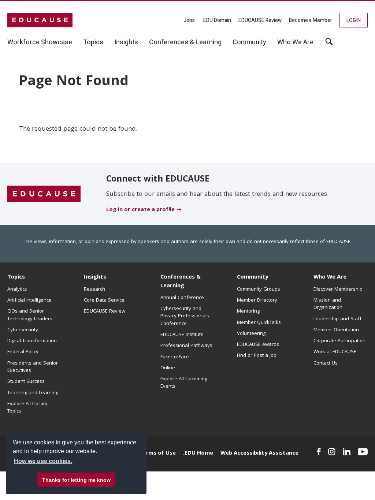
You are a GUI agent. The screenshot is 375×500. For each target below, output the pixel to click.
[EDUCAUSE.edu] (40, 20)
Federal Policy (22, 352)
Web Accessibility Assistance (259, 453)
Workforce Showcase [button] (39, 42)
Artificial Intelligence (29, 300)
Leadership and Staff (337, 319)
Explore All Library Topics (27, 407)
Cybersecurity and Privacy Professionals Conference (184, 316)
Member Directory (257, 300)
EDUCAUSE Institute (182, 335)
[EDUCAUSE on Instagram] (331, 452)
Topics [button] (93, 42)
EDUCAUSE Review (260, 20)
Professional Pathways (186, 346)
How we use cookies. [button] (43, 461)
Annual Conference (182, 298)
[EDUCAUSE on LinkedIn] (346, 452)
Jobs (189, 20)
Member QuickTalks (259, 323)
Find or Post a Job (256, 356)
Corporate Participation (339, 341)
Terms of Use (157, 453)
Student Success (26, 382)
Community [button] (249, 42)
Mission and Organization (327, 304)
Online (167, 368)
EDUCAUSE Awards (258, 345)
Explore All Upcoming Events (183, 383)
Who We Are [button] (295, 42)
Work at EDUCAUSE (334, 352)
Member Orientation (336, 330)
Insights (95, 277)
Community (252, 277)
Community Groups (258, 290)
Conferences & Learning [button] (185, 42)
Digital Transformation (32, 341)
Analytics (17, 290)
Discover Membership (338, 290)
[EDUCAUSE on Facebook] (319, 452)
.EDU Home (198, 453)
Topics (16, 277)
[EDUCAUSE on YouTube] (363, 452)
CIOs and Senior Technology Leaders (29, 315)
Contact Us (325, 363)
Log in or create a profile (140, 210)
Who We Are (329, 277)
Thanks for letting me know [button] (76, 480)
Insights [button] (126, 42)
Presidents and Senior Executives (32, 367)
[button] (329, 44)
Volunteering (251, 334)
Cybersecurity (22, 330)
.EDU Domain (216, 20)
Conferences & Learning (180, 282)
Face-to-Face (174, 357)
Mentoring (248, 311)
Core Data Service (104, 300)
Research (94, 290)
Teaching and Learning (32, 393)
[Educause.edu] (44, 194)
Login (353, 20)
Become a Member (310, 20)
